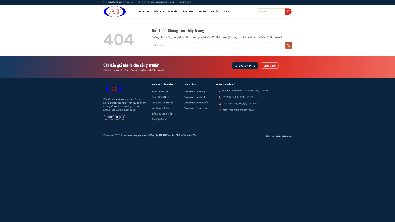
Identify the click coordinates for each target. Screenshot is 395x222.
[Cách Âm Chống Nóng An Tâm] (118, 11)
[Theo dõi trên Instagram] (111, 117)
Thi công (202, 11)
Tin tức (214, 11)
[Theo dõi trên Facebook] (106, 117)
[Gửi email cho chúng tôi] (122, 117)
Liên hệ (226, 11)
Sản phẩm (173, 11)
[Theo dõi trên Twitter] (117, 117)
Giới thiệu (159, 11)
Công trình (187, 11)
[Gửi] (288, 11)
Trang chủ (144, 11)
